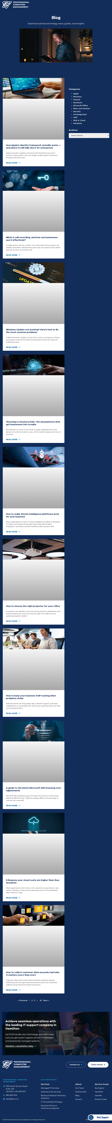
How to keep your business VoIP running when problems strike (31, 697)
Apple (76, 94)
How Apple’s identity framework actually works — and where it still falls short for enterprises (33, 146)
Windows (77, 123)
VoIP (75, 117)
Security (77, 111)
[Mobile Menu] (108, 5)
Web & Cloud (79, 120)
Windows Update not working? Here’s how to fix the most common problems (32, 331)
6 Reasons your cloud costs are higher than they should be (32, 881)
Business (77, 97)
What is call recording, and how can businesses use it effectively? (32, 239)
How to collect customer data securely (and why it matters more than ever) (32, 973)
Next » (46, 1000)
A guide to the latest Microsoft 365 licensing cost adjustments (33, 789)
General (76, 100)
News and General (81, 108)
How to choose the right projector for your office (33, 606)
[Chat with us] (99, 1121)
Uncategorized (80, 114)
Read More (12, 163)
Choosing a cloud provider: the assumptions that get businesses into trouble (33, 423)
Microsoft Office (80, 106)
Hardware (77, 103)
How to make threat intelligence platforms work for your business (32, 515)
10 (41, 1000)
